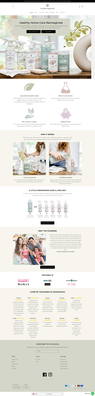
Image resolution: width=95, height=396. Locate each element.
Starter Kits (14, 359)
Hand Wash (15, 364)
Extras (13, 366)
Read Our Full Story (47, 267)
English (26, 387)
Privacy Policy (63, 366)
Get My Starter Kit (47, 222)
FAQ (37, 361)
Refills (13, 361)
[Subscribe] (57, 351)
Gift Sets (14, 368)
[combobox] (39, 394)
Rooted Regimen (80, 388)
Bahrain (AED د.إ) (16, 387)
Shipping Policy (64, 361)
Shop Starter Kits (33, 31)
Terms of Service (64, 368)
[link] (29, 87)
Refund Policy (63, 364)
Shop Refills (48, 31)
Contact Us (63, 359)
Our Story (38, 359)
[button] (13, 6)
